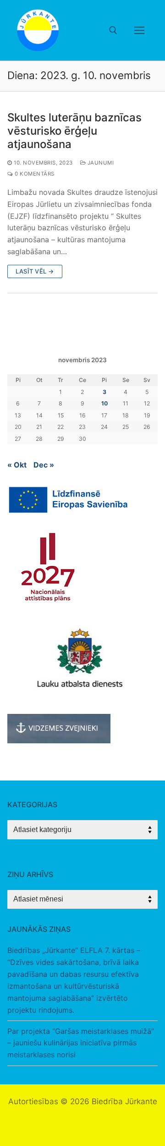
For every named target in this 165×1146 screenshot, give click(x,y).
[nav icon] (139, 30)
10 (104, 403)
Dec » (43, 464)
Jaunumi (100, 163)
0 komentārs (34, 174)
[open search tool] (113, 30)
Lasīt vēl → (35, 271)
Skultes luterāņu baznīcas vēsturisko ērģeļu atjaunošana (74, 131)
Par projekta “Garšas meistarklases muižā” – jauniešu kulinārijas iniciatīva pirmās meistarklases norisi (80, 1043)
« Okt (17, 464)
